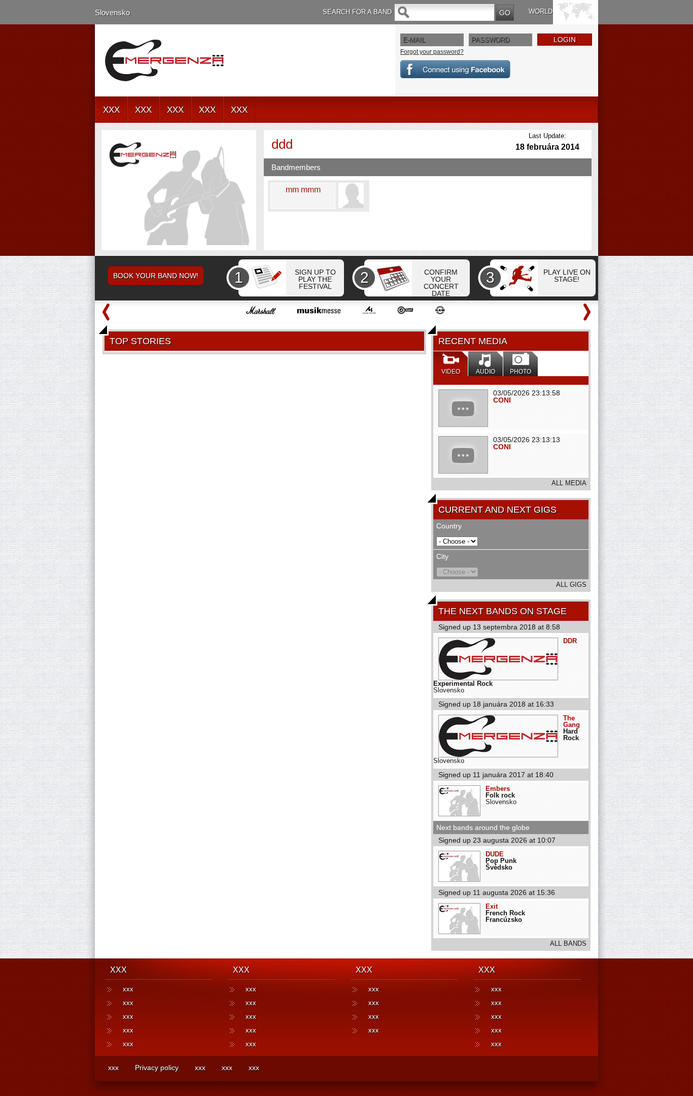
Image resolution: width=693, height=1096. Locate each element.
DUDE (495, 854)
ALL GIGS (571, 584)
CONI (502, 400)
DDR (570, 641)
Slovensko (112, 12)
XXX (111, 110)
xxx (128, 989)
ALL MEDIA (568, 483)
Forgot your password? (432, 51)
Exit (492, 906)
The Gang (571, 721)
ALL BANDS (568, 943)
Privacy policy (157, 1068)
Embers (498, 788)
